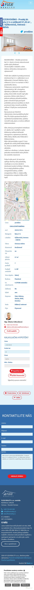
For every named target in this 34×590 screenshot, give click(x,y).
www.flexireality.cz (9, 514)
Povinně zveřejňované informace (19, 558)
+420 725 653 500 (9, 509)
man (30, 563)
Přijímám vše (25, 585)
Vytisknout (25, 393)
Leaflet (19, 220)
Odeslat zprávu (17, 476)
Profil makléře (12, 331)
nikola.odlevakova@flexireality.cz (18, 327)
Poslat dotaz (11, 393)
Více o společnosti (10, 544)
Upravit (8, 585)
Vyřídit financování (18, 375)
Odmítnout (15, 585)
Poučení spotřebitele (8, 560)
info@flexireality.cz (10, 512)
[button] (17, 199)
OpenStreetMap (25, 220)
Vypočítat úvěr (18, 371)
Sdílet (18, 398)
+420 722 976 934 (12, 325)
